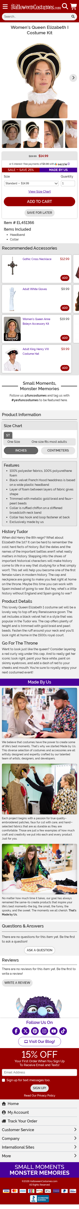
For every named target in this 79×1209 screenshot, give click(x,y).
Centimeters (58, 450)
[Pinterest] (35, 1031)
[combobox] (35, 16)
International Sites (18, 1147)
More (6, 1156)
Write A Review (17, 983)
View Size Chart (39, 191)
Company (11, 1138)
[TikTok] (63, 1031)
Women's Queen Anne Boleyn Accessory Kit (36, 321)
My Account (18, 1112)
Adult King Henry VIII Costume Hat (36, 351)
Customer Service (18, 1129)
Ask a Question (39, 950)
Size (7, 176)
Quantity (67, 176)
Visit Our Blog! (41, 1041)
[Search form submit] (73, 16)
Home (13, 1103)
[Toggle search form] (65, 6)
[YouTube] (54, 1031)
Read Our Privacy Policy (39, 1095)
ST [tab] (8, 435)
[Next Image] (73, 78)
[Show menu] (5, 6)
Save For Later (39, 213)
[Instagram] (44, 1031)
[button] (74, 6)
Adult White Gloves (35, 289)
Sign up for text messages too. (28, 1080)
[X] (25, 1031)
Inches (21, 450)
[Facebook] (16, 1031)
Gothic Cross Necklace (37, 259)
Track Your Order (22, 1121)
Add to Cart (39, 201)
